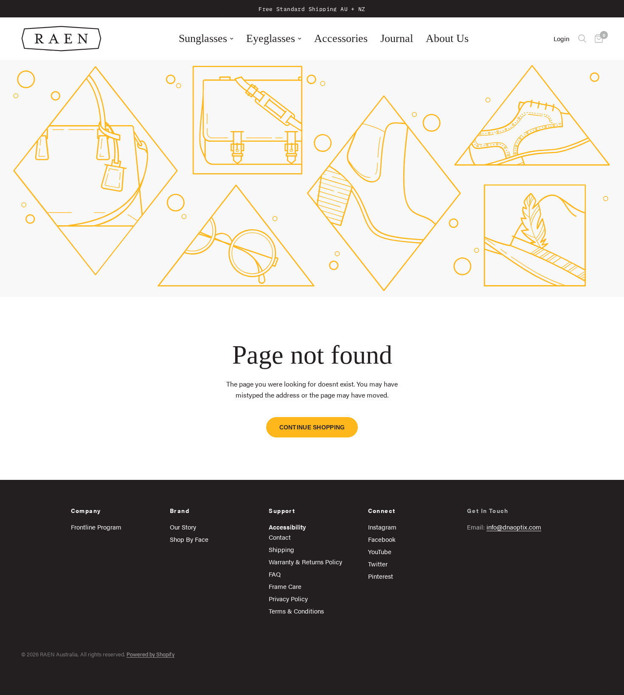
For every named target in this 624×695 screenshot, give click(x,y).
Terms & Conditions (296, 610)
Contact (280, 536)
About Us (447, 38)
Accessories (341, 38)
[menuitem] (206, 38)
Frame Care (285, 586)
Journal (396, 38)
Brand (179, 510)
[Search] (582, 38)
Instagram (382, 526)
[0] (596, 38)
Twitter (378, 563)
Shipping (281, 549)
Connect (382, 510)
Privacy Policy (288, 598)
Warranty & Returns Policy (305, 561)
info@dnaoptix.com (513, 526)
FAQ (275, 573)
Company (86, 510)
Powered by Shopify (150, 654)
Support (282, 510)
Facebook (382, 539)
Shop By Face (189, 539)
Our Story (183, 526)
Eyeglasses (270, 38)
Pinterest (380, 576)
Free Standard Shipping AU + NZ (312, 8)
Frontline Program (96, 526)
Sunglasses (203, 38)
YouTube (379, 551)
